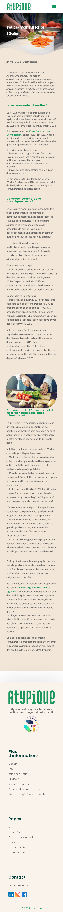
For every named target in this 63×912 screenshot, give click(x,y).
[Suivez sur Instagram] (17, 894)
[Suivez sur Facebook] (24, 894)
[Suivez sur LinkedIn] (11, 894)
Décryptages (30, 61)
